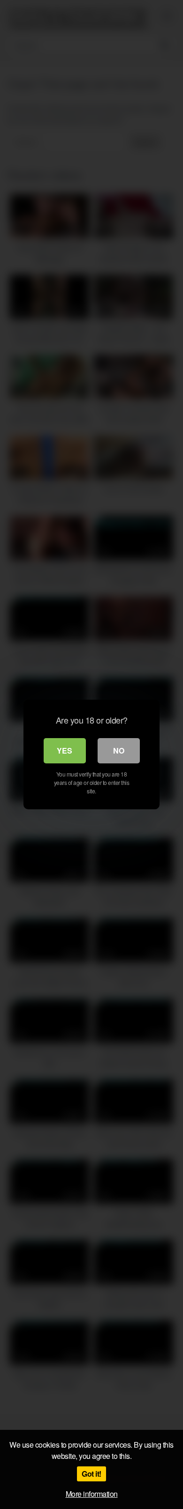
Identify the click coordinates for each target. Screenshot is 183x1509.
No (118, 750)
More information (92, 1493)
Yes (64, 750)
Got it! (91, 1473)
